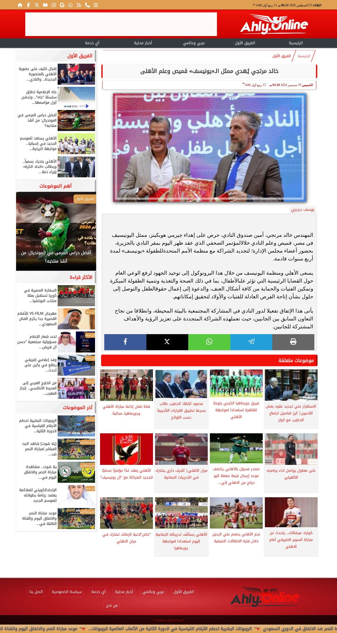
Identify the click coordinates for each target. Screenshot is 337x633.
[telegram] (251, 342)
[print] (293, 342)
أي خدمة (92, 43)
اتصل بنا (36, 591)
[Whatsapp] (70, 5)
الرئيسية (296, 43)
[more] (96, 5)
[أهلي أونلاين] (273, 25)
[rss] (79, 5)
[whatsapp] (209, 342)
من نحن (112, 605)
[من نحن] (87, 5)
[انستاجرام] (53, 5)
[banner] (121, 24)
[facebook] (125, 342)
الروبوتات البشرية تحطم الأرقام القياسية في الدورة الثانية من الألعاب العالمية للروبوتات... (193, 629)
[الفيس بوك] (28, 5)
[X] (167, 342)
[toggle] (41, 42)
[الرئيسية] (20, 5)
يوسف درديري (302, 209)
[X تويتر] (37, 5)
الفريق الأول (245, 43)
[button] (27, 234)
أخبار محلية (143, 43)
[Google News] (62, 5)
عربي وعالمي (194, 43)
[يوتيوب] (45, 5)
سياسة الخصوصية (67, 591)
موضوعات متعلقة (296, 360)
